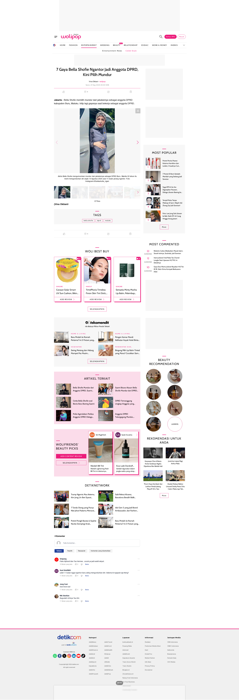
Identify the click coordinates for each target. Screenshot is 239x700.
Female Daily (171, 658)
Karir (146, 650)
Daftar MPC (170, 37)
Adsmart (125, 650)
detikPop (107, 674)
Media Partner (150, 658)
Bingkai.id (125, 670)
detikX (106, 658)
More (164, 227)
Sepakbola (92, 666)
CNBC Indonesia (173, 646)
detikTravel (108, 642)
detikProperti (93, 674)
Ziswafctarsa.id (127, 674)
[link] (97, 322)
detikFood (108, 646)
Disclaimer (148, 670)
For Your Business (128, 682)
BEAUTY (116, 45)
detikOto (92, 670)
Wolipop (107, 654)
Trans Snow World (128, 662)
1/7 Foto (97, 201)
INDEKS (174, 45)
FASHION (73, 45)
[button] (138, 142)
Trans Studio (126, 666)
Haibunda (170, 650)
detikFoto (107, 666)
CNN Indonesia (172, 642)
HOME (63, 45)
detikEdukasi (93, 646)
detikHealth (108, 650)
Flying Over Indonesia (130, 678)
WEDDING (104, 45)
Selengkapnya (70, 463)
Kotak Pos (148, 654)
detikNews (92, 642)
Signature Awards (128, 658)
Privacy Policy (150, 666)
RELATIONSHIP (131, 45)
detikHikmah (108, 670)
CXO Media (171, 662)
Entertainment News (112, 51)
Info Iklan (148, 662)
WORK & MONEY (159, 45)
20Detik (107, 662)
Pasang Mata (127, 646)
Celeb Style (131, 51)
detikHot (92, 658)
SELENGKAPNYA (97, 309)
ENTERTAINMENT (89, 45)
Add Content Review (71, 456)
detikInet (92, 654)
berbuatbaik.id (127, 642)
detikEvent (126, 654)
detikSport (92, 662)
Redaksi (147, 642)
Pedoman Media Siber (153, 646)
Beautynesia (171, 654)
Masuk (181, 37)
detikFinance (93, 650)
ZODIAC (145, 45)
